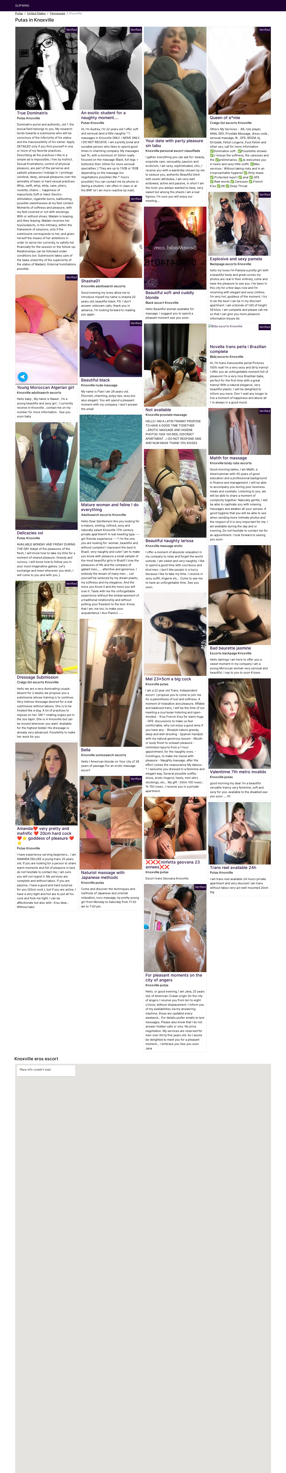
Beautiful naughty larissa (169, 540)
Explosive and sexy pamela (236, 258)
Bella (85, 749)
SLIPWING (22, 5)
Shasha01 (90, 281)
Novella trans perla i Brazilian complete (238, 349)
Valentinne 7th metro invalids (238, 771)
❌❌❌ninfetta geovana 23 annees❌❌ (173, 864)
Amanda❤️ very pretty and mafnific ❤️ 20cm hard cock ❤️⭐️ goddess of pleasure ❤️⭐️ (45, 835)
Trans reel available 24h (233, 867)
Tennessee (57, 13)
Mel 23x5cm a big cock (168, 678)
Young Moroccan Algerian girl (45, 387)
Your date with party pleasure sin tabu (174, 143)
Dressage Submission (37, 677)
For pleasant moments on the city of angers (174, 977)
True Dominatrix (32, 113)
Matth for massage (228, 457)
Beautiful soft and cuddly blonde (170, 295)
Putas (19, 13)
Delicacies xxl (30, 532)
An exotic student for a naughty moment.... (103, 115)
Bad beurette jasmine (230, 648)
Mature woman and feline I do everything (110, 507)
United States (36, 13)
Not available (158, 409)
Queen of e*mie (225, 117)
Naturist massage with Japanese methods (103, 875)
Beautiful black (95, 380)
